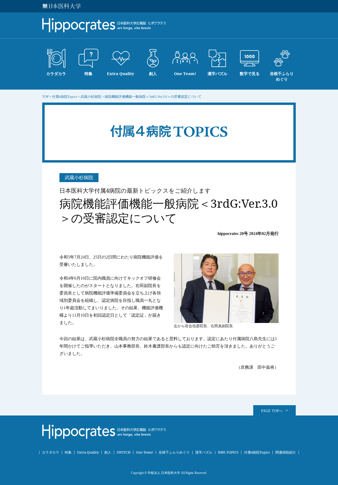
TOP (45, 97)
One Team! (144, 452)
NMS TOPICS (228, 452)
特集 (68, 452)
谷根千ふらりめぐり (174, 452)
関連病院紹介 (285, 452)
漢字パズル (203, 452)
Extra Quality (88, 452)
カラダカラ (50, 452)
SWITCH (123, 452)
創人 (107, 452)
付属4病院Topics (257, 452)
